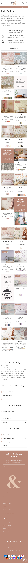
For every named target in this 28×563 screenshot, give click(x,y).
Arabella (7, 212)
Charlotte (20, 163)
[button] (1, 3)
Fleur (20, 265)
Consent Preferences (8, 535)
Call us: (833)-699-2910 (8, 513)
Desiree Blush (7, 241)
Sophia (7, 139)
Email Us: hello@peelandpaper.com (12, 509)
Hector (7, 115)
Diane (21, 139)
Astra (7, 342)
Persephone (7, 187)
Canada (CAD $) (13, 550)
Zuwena (20, 241)
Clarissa (20, 342)
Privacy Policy (6, 531)
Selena (20, 67)
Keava (21, 317)
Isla (20, 187)
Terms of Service (7, 503)
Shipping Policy (7, 525)
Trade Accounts (7, 500)
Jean (7, 317)
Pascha (20, 115)
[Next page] (17, 356)
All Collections (14, 48)
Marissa (7, 67)
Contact (5, 506)
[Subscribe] (23, 466)
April (7, 90)
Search (4, 496)
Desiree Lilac (20, 288)
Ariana (7, 265)
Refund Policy (6, 522)
